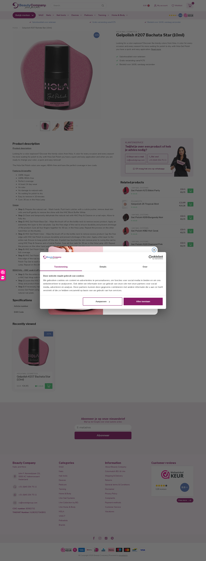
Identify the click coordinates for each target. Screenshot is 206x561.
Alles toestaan (143, 301)
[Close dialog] (154, 250)
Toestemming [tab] (61, 267)
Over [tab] (145, 267)
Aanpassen (101, 301)
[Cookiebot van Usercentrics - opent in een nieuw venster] (150, 257)
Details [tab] (103, 267)
